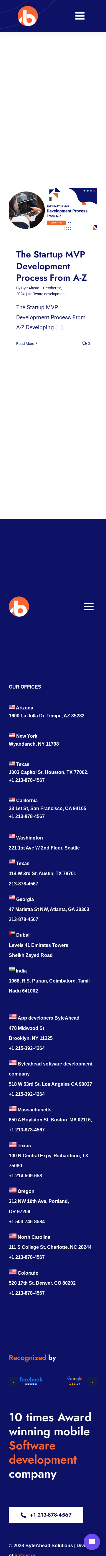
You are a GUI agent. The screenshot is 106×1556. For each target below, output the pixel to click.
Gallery (58, 210)
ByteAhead (30, 288)
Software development (43, 1452)
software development (47, 294)
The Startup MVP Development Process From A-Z (47, 210)
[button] (13, 1381)
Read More (25, 343)
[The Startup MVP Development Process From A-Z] (53, 211)
